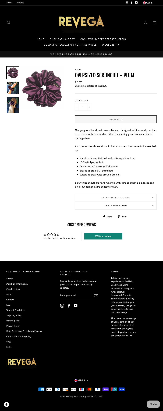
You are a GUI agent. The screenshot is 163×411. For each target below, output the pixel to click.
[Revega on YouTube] (76, 306)
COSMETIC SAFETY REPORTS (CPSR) (103, 39)
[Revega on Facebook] (69, 306)
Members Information (17, 284)
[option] (81, 54)
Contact (20, 2)
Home (78, 69)
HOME (40, 39)
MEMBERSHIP (110, 45)
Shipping (79, 85)
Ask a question (115, 205)
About (9, 2)
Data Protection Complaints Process (24, 331)
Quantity (81, 100)
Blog (8, 341)
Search (9, 278)
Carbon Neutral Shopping (18, 336)
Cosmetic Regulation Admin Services (70, 45)
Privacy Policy (13, 326)
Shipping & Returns (116, 197)
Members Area (13, 289)
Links (8, 347)
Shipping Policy (13, 315)
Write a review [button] (103, 236)
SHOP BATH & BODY (62, 39)
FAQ (8, 304)
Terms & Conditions (15, 310)
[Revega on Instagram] (62, 306)
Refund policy (13, 320)
